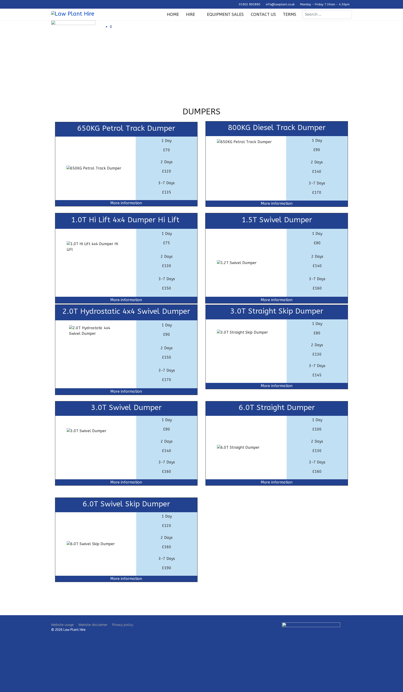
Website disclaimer (93, 625)
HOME (173, 14)
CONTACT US (263, 14)
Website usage (62, 625)
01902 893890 (249, 4)
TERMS (289, 14)
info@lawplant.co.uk (280, 4)
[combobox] (327, 14)
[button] (231, 27)
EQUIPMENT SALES (225, 14)
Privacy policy (122, 625)
